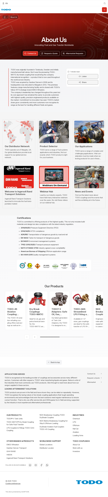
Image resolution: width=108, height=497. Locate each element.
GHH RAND (11, 451)
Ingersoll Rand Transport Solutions (20, 458)
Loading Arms (78, 435)
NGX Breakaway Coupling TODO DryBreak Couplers (52, 416)
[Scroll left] (26, 337)
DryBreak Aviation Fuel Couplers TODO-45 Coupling (52, 428)
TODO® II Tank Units (15, 419)
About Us (76, 445)
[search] (104, 3)
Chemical (76, 419)
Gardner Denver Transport (16, 448)
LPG (74, 422)
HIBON (9, 455)
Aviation (76, 432)
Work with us (77, 448)
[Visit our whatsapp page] (47, 465)
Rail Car (75, 429)
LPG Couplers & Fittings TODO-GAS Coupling (20, 429)
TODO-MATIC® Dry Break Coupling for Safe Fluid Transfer (20, 423)
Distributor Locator (47, 448)
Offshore (76, 425)
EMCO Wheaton (13, 445)
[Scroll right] (34, 337)
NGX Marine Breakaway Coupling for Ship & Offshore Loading (54, 422)
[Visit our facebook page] (41, 465)
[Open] (104, 9)
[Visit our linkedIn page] (30, 465)
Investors (76, 451)
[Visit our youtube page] (36, 465)
